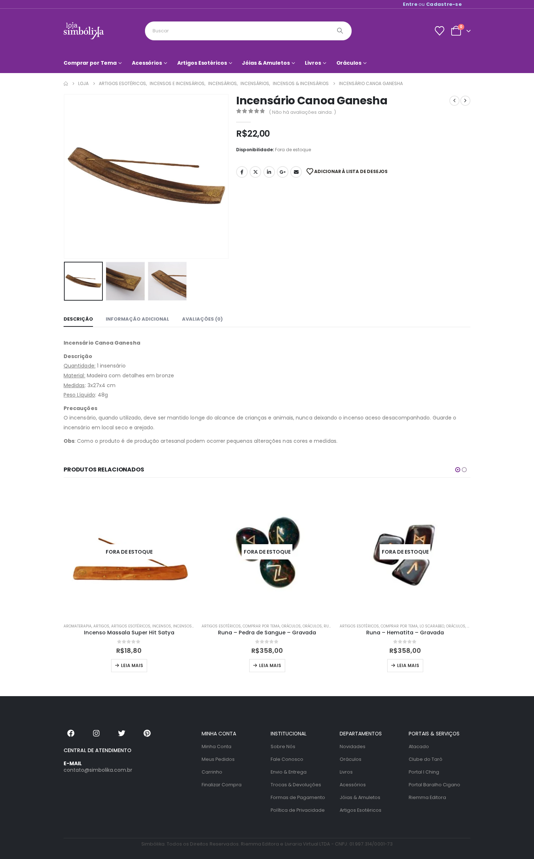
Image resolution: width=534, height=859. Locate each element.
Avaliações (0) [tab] (202, 319)
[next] (465, 101)
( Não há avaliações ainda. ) (302, 112)
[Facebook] (71, 733)
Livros (313, 63)
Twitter (255, 172)
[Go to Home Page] (66, 83)
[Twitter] (121, 733)
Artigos (101, 626)
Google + (282, 172)
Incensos (161, 626)
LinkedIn (269, 172)
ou (432, 4)
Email (296, 172)
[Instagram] (96, 733)
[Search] (340, 31)
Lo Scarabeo (432, 626)
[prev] (454, 101)
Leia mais (132, 665)
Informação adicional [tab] (137, 319)
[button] (65, 176)
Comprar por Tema (90, 63)
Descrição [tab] (78, 319)
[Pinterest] (147, 733)
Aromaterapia (78, 626)
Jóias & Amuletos (266, 63)
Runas (330, 626)
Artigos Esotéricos (202, 63)
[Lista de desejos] (439, 31)
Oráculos (348, 63)
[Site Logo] (84, 30)
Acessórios (147, 63)
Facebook (242, 172)
